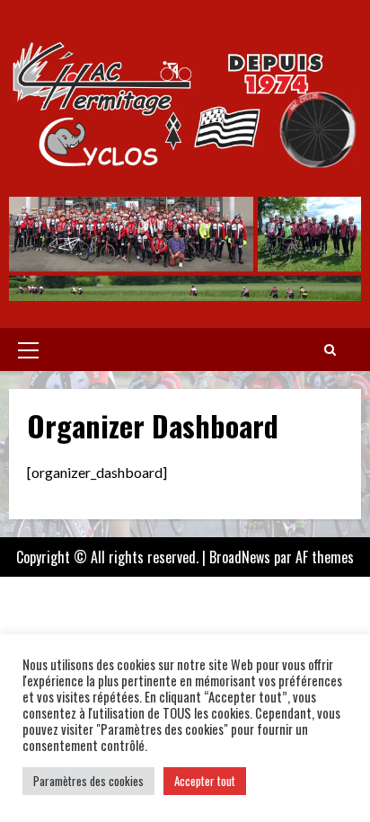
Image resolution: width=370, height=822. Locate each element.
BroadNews (239, 557)
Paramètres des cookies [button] (88, 781)
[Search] (330, 349)
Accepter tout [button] (204, 781)
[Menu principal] (28, 349)
